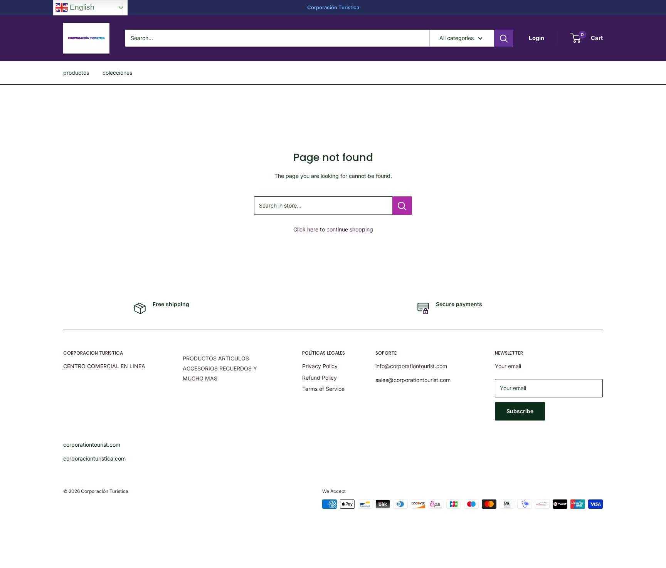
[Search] (503, 38)
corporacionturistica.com (94, 458)
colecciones (117, 72)
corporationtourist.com (91, 444)
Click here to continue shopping (333, 229)
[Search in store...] (402, 205)
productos (76, 72)
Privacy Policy (320, 366)
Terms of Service (323, 388)
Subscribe (519, 411)
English (81, 7)
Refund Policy (319, 377)
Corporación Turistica (333, 7)
